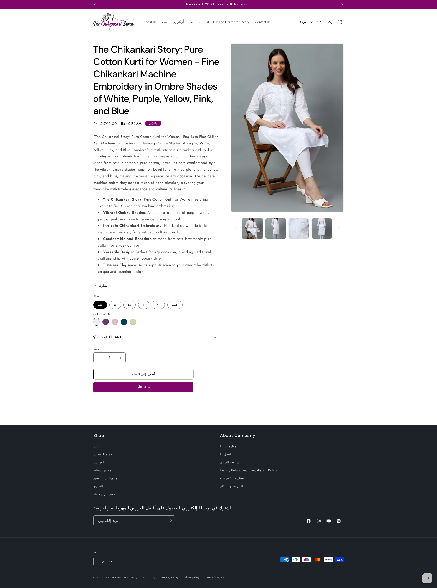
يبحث (96, 446)
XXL (175, 304)
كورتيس (98, 462)
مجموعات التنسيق (105, 478)
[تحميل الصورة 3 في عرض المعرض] (298, 228)
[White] (96, 322)
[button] (195, 22)
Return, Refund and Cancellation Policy (248, 470)
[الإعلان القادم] (342, 4)
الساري (98, 486)
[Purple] (105, 322)
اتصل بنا (225, 454)
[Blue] (124, 322)
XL (158, 304)
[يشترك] (170, 520)
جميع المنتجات (102, 454)
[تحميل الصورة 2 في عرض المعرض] (275, 228)
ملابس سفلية (102, 470)
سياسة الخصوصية (232, 478)
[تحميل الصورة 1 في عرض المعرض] (252, 228)
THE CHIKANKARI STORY (119, 577)
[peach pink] (115, 322)
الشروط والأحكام (231, 486)
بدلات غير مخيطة (104, 494)
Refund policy (191, 577)
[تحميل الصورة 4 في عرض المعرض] (321, 228)
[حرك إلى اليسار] (236, 228)
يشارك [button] (103, 285)
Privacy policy (169, 577)
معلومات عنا (228, 446)
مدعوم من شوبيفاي (146, 577)
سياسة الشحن (229, 462)
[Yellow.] (133, 322)
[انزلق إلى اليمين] (339, 228)
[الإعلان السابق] (95, 4)
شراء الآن (143, 387)
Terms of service (214, 577)
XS (100, 304)
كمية (96, 349)
